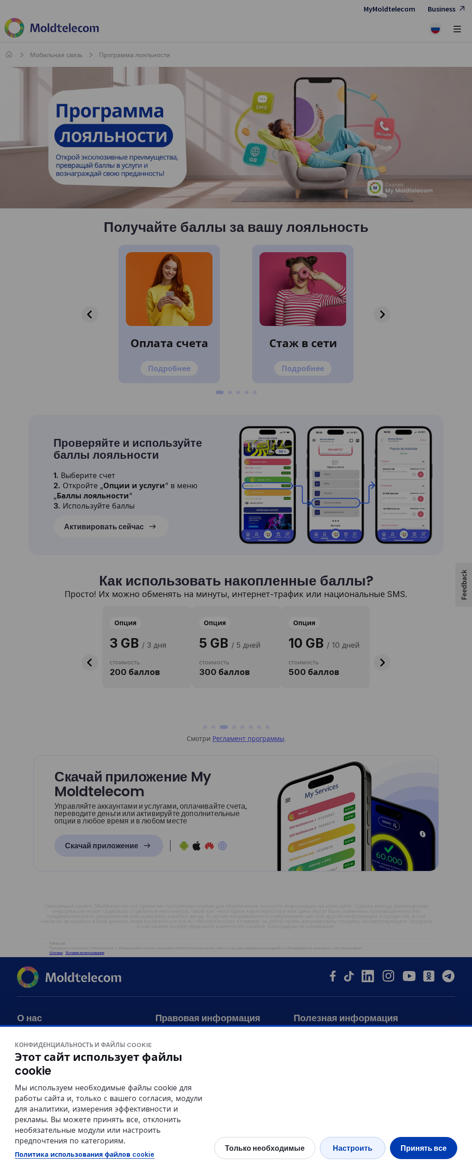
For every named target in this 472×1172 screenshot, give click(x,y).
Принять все (424, 1148)
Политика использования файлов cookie (84, 1154)
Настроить (352, 1148)
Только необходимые (265, 1148)
